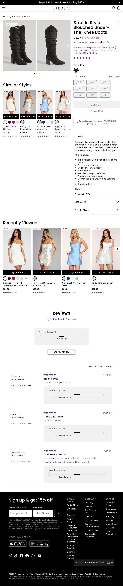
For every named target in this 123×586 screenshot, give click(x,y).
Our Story (89, 502)
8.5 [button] (79, 95)
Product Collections (72, 556)
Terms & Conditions (72, 546)
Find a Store (72, 505)
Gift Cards (71, 509)
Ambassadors (91, 530)
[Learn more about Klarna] (108, 42)
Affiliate (88, 516)
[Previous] (3, 2)
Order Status (111, 512)
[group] (20, 45)
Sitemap (71, 552)
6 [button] (92, 82)
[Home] (61, 8)
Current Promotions (111, 532)
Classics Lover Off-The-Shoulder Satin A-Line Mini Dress (9, 127)
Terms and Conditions (17, 526)
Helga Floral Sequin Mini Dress (60, 127)
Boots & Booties (21, 16)
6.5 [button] (104, 82)
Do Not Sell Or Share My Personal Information (72, 538)
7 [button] (79, 88)
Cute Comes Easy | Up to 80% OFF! (69, 2)
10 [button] (105, 95)
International (112, 524)
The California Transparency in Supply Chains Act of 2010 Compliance (75, 574)
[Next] (119, 2)
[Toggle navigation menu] (3, 8)
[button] (5, 122)
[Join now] (57, 513)
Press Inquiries (91, 520)
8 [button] (104, 88)
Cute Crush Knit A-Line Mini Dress (44, 127)
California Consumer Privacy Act (72, 528)
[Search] (114, 7)
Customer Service (110, 503)
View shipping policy (110, 122)
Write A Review (61, 352)
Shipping (110, 516)
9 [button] (92, 95)
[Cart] (118, 7)
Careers (88, 506)
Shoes (6, 16)
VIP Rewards (71, 513)
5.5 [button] (79, 82)
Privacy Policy (35, 526)
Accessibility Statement (90, 535)
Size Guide (114, 76)
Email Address (17, 507)
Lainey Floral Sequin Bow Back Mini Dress (27, 127)
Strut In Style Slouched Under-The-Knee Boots (91, 27)
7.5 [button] (92, 88)
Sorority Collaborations (92, 525)
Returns (109, 520)
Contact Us (111, 509)
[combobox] (101, 366)
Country (38, 507)
